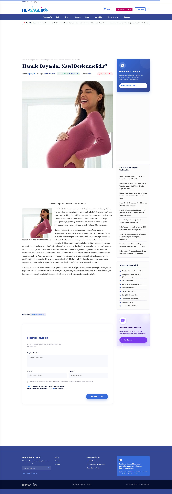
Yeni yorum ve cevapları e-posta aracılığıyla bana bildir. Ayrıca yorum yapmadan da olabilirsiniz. (46, 387)
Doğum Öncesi (34, 60)
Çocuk (78, 17)
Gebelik (42, 60)
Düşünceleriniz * (33, 353)
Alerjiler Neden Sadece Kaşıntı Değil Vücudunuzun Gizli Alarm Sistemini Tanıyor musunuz (132, 212)
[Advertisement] (86, 41)
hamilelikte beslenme (37, 314)
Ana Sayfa (25, 60)
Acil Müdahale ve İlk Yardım (96, 464)
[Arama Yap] (48, 468)
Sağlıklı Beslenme (50, 60)
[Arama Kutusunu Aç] (149, 9)
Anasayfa (48, 17)
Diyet (87, 17)
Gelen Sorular (125, 9)
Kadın (58, 17)
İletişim (127, 17)
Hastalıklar (99, 17)
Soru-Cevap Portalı (93, 468)
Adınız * (30, 371)
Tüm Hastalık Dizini (29, 473)
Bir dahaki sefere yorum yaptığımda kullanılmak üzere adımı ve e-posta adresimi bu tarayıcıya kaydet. (61, 381)
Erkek (68, 17)
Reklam (141, 9)
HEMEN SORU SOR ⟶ (129, 86)
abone (53, 388)
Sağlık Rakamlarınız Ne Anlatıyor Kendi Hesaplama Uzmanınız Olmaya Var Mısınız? (133, 195)
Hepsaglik (31, 74)
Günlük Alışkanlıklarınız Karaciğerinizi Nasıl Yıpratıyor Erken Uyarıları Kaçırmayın (132, 236)
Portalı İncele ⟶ (128, 340)
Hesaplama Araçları (93, 457)
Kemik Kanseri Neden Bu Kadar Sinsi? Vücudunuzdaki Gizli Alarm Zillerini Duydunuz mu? (132, 186)
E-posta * (72, 371)
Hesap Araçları (114, 17)
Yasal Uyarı (75, 484)
